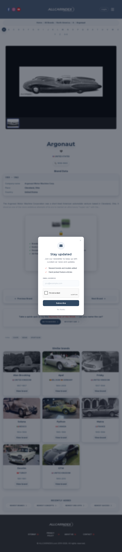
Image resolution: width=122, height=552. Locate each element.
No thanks (61, 309)
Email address (49, 278)
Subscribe (61, 303)
